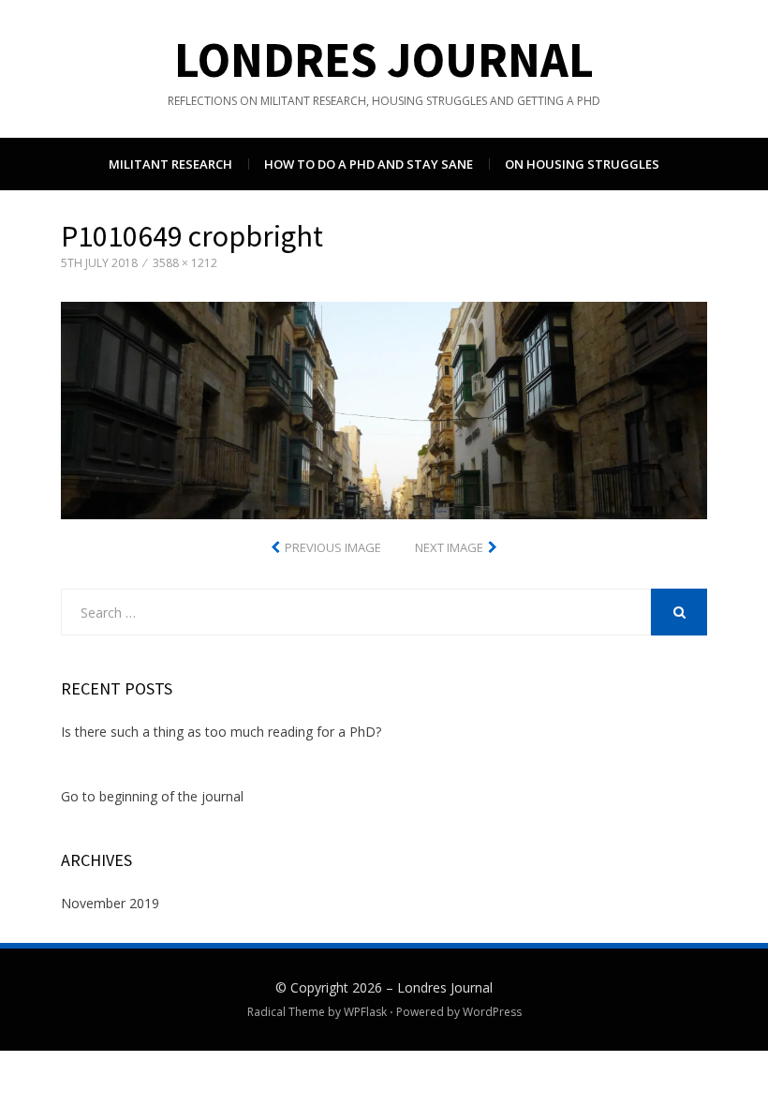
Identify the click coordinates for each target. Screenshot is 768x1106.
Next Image (449, 547)
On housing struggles (582, 164)
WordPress (492, 1012)
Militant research (170, 164)
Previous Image (333, 547)
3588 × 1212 (185, 263)
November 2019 (110, 903)
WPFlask (365, 1012)
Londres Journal (384, 59)
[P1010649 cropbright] (384, 409)
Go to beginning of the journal (152, 796)
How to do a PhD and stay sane (368, 164)
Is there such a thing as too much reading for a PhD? (221, 731)
